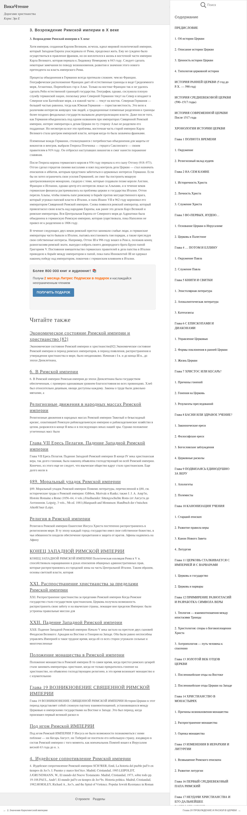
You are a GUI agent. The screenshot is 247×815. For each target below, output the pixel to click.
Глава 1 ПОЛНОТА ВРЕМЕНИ (195, 139)
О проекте (82, 799)
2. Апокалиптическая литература (196, 301)
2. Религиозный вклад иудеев (194, 161)
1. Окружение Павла (188, 258)
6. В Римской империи (54, 371)
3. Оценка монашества (190, 733)
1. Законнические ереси (190, 425)
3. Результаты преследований (194, 404)
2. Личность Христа (188, 193)
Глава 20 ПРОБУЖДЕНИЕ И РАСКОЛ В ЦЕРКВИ (210, 810)
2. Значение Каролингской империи (27, 810)
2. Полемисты (184, 495)
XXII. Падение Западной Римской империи (76, 622)
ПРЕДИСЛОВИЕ (186, 28)
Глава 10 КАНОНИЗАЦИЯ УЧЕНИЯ (199, 506)
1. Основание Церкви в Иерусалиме (198, 226)
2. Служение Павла (187, 269)
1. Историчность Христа (191, 182)
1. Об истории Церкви (189, 38)
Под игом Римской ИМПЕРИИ (62, 726)
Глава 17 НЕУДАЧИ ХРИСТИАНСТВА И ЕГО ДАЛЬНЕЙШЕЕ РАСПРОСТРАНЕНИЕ (202, 801)
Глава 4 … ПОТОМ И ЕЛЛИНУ (196, 247)
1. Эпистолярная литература (193, 291)
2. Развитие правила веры (192, 527)
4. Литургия (183, 549)
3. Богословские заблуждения (194, 447)
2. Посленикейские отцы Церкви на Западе (203, 685)
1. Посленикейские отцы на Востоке (199, 674)
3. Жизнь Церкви (186, 360)
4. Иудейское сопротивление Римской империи (80, 758)
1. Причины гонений (189, 382)
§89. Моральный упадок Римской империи (75, 481)
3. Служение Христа (188, 204)
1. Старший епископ (188, 517)
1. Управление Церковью (191, 339)
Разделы (99, 799)
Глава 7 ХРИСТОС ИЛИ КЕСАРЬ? (198, 371)
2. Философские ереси (189, 436)
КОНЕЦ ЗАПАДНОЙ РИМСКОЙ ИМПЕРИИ (77, 551)
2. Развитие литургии (189, 770)
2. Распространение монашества (196, 722)
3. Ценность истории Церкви (194, 60)
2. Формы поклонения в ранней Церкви (201, 349)
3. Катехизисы (184, 312)
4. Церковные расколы (189, 458)
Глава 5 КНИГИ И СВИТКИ (194, 280)
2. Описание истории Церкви (194, 49)
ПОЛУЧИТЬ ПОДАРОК (53, 292)
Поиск (207, 5)
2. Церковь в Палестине (190, 236)
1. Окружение (184, 150)
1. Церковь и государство (191, 575)
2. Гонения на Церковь (190, 393)
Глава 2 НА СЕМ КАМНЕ (192, 171)
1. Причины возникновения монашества (201, 712)
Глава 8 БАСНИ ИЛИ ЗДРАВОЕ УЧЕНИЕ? (203, 414)
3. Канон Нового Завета (190, 538)
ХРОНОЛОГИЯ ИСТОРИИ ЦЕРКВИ (200, 128)
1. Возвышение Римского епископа (198, 760)
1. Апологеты (184, 484)
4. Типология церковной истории (197, 71)
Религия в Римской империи (60, 518)
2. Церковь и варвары (189, 586)
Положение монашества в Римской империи (77, 655)
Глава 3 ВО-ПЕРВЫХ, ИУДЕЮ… (197, 215)
